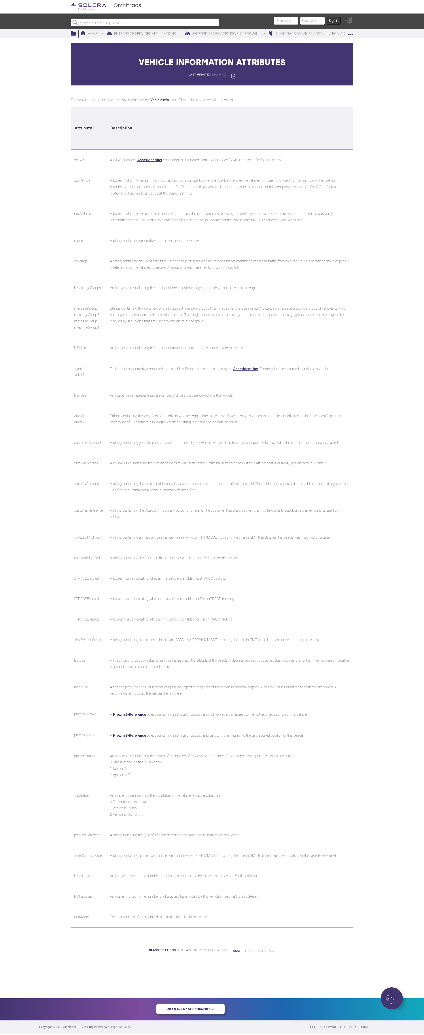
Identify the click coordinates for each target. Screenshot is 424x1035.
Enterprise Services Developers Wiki (225, 34)
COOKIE (316, 1027)
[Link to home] (106, 9)
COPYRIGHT (333, 1027)
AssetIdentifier (149, 160)
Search (75, 22)
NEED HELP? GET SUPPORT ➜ (190, 1009)
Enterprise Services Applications (145, 34)
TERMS (364, 1027)
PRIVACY (350, 1027)
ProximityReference (129, 714)
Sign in (334, 21)
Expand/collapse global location (350, 32)
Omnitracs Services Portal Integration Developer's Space (329, 34)
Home (92, 34)
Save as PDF (233, 76)
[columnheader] (88, 128)
